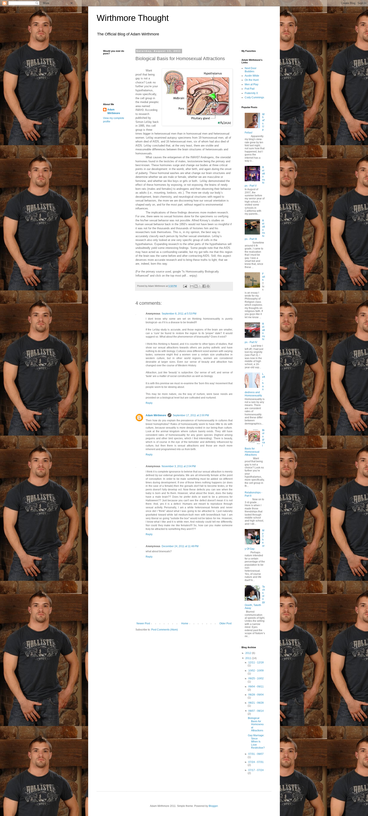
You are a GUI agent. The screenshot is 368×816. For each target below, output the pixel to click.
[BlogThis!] (196, 286)
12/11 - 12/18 (256, 662)
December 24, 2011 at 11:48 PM (180, 546)
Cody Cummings (254, 97)
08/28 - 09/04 (256, 694)
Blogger (213, 805)
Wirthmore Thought (133, 18)
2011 (248, 658)
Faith (263, 276)
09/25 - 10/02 (256, 678)
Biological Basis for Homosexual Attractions (256, 724)
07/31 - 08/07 (256, 753)
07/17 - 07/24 (256, 770)
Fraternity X (251, 93)
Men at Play (251, 84)
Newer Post (143, 623)
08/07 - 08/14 (256, 710)
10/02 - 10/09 (256, 670)
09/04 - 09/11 (256, 686)
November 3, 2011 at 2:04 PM (179, 466)
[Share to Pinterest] (208, 286)
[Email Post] (185, 286)
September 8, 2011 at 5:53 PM (179, 313)
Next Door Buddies (250, 70)
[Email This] (192, 286)
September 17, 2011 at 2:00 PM (191, 415)
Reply (149, 402)
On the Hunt (252, 79)
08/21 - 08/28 (256, 702)
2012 (248, 653)
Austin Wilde (252, 75)
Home (184, 623)
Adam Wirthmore (156, 415)
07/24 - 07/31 (256, 762)
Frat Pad (249, 88)
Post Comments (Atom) (164, 629)
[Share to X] (200, 286)
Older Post (225, 623)
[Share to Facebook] (204, 286)
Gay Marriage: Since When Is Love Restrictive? (256, 741)
